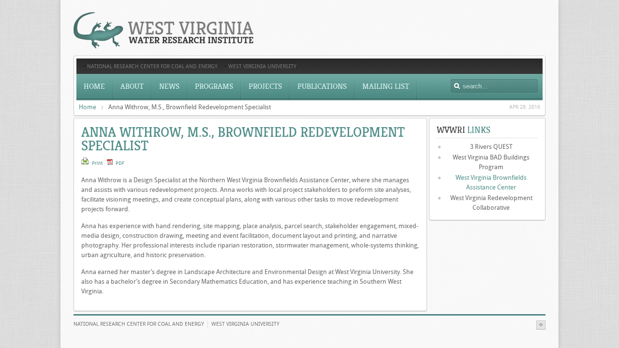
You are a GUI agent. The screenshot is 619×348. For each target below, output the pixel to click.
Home (87, 107)
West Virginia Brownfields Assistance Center (491, 182)
